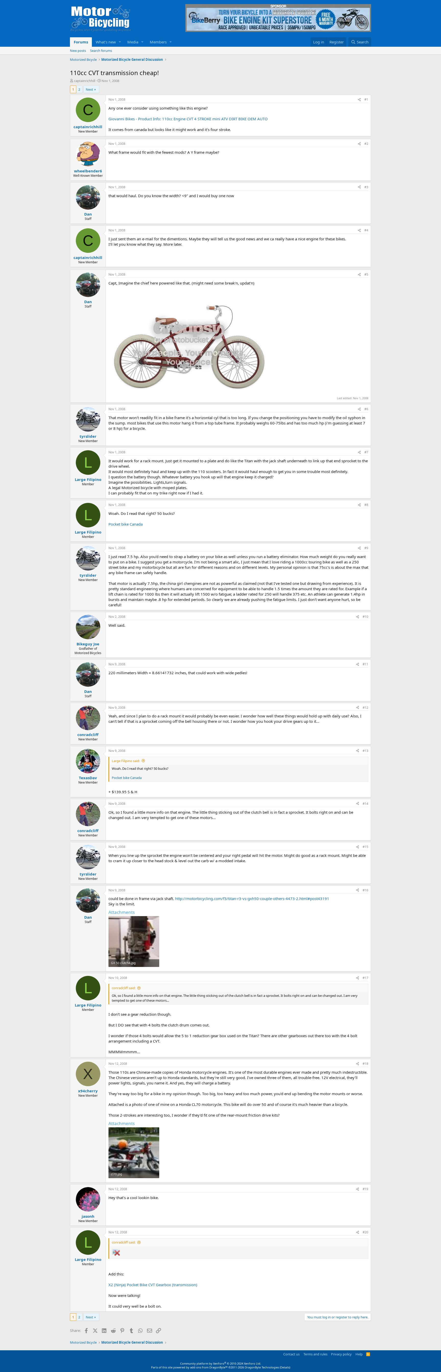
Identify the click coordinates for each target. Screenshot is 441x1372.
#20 (365, 1232)
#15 (365, 847)
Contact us (291, 1354)
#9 (366, 548)
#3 (366, 187)
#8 (366, 505)
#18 (365, 1063)
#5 (366, 274)
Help (359, 1354)
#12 (365, 707)
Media (132, 41)
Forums (81, 41)
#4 (366, 230)
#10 (365, 616)
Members (158, 41)
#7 (366, 452)
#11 (365, 664)
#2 (366, 143)
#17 (365, 978)
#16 (365, 890)
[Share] (359, 100)
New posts (78, 50)
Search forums (101, 50)
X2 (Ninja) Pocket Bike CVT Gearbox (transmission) (152, 1284)
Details (284, 1367)
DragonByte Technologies (262, 1367)
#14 (365, 803)
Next (89, 89)
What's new (106, 41)
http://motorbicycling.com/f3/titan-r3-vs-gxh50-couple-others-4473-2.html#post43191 (252, 898)
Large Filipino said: (126, 761)
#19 (365, 1189)
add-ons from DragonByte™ (209, 1367)
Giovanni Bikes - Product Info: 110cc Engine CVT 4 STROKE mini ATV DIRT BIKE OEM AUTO (188, 118)
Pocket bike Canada (125, 524)
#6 (366, 409)
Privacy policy (341, 1354)
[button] (120, 42)
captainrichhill (84, 80)
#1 (366, 99)
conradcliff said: (124, 988)
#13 (365, 751)
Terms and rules (315, 1354)
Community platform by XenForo (220, 1363)
